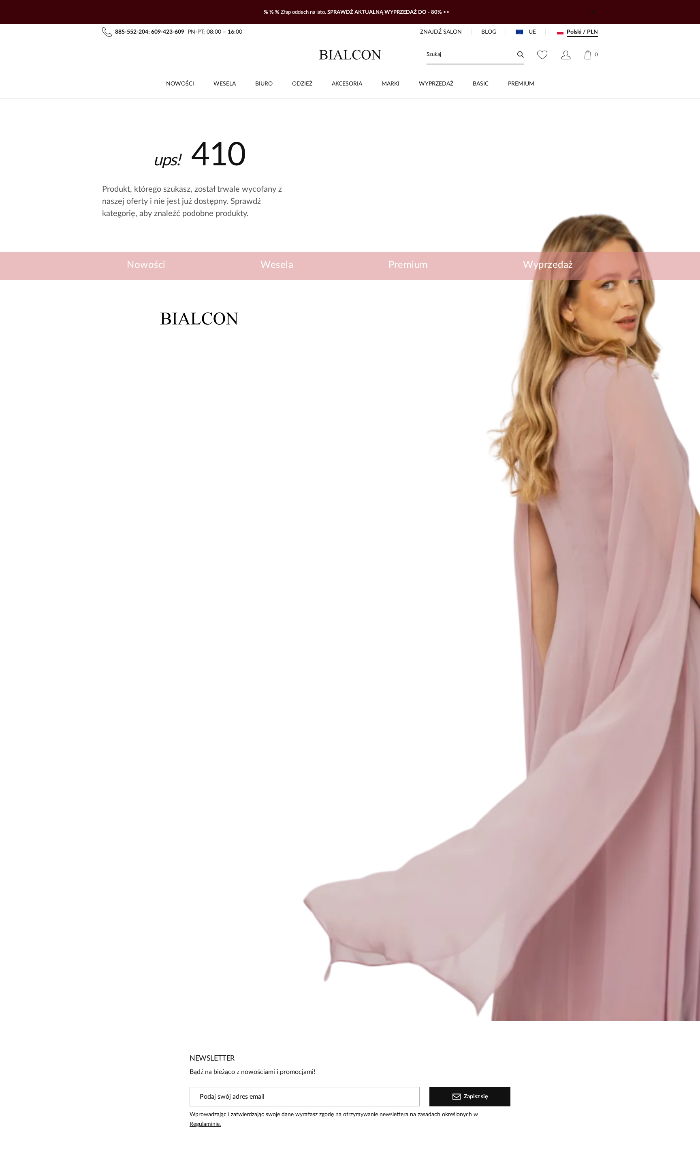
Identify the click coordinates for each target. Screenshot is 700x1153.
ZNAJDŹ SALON (441, 32)
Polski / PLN (582, 32)
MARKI (390, 84)
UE (532, 32)
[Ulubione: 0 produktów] (542, 55)
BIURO (264, 84)
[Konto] (566, 55)
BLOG (488, 32)
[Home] (350, 55)
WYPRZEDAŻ (436, 84)
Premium (408, 265)
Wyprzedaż (548, 265)
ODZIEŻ (302, 84)
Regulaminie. (205, 1124)
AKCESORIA (347, 84)
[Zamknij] (593, 12)
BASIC (481, 84)
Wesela (276, 265)
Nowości (146, 265)
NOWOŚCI (180, 84)
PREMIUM (521, 84)
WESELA (224, 84)
